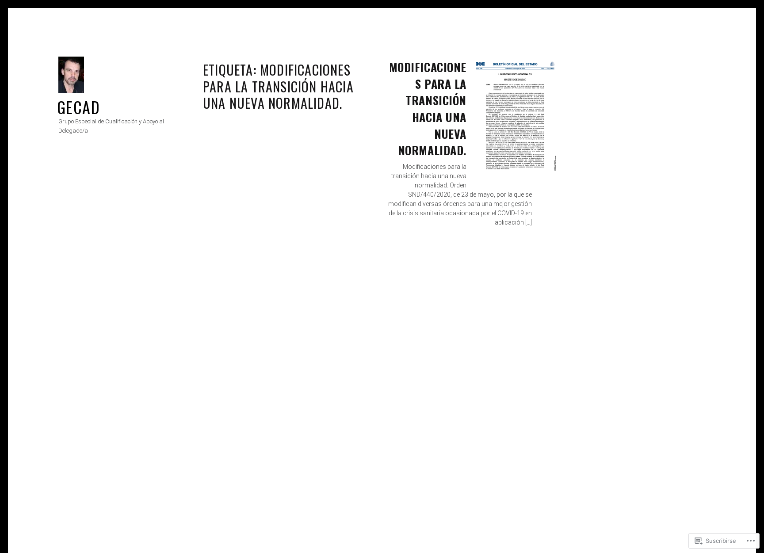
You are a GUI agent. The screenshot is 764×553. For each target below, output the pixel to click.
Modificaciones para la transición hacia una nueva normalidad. (427, 108)
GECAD (78, 106)
